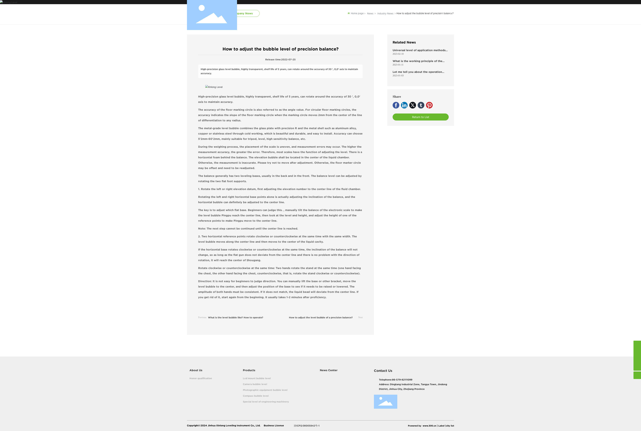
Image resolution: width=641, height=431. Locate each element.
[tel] (637, 359)
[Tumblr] (421, 105)
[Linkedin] (404, 105)
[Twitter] (412, 105)
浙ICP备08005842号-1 (306, 425)
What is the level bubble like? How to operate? (235, 317)
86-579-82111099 (402, 379)
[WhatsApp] (637, 352)
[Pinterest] (429, 105)
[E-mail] (637, 344)
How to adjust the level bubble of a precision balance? (321, 317)
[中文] (452, 14)
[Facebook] (396, 105)
